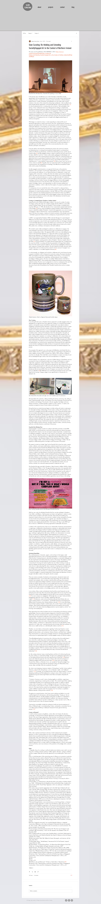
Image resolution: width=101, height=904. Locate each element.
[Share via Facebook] (29, 871)
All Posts (24, 33)
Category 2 (37, 33)
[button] (76, 33)
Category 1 (30, 33)
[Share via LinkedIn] (35, 871)
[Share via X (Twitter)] (32, 871)
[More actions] (71, 41)
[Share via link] (38, 871)
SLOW (28, 5)
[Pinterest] (69, 900)
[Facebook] (66, 900)
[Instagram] (72, 900)
